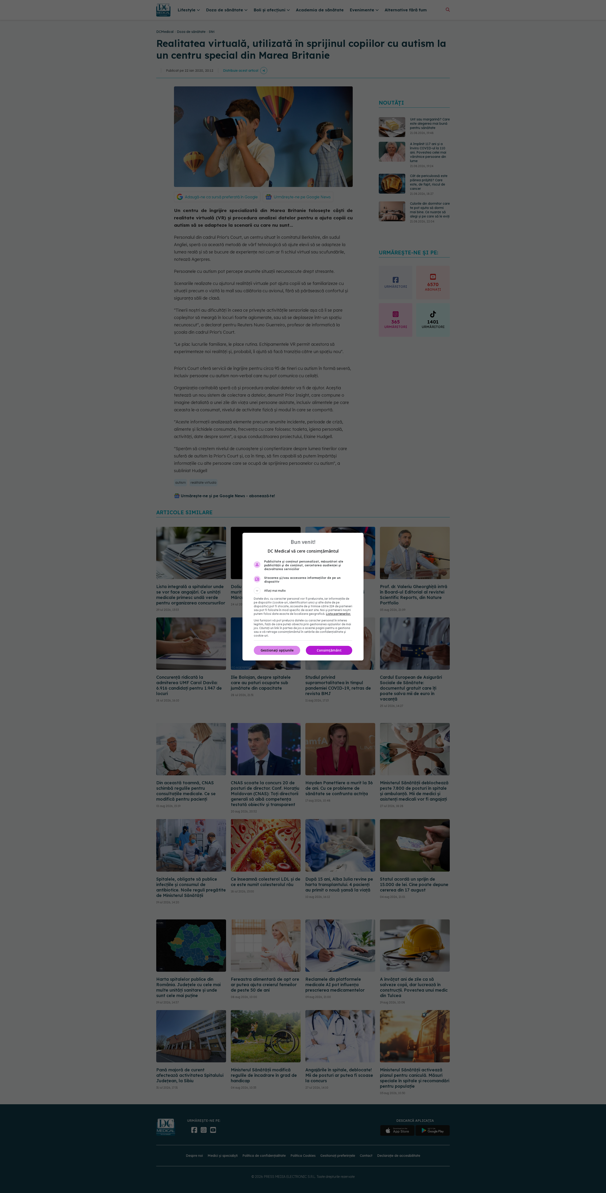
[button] (303, 590)
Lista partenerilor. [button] (338, 614)
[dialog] (303, 597)
